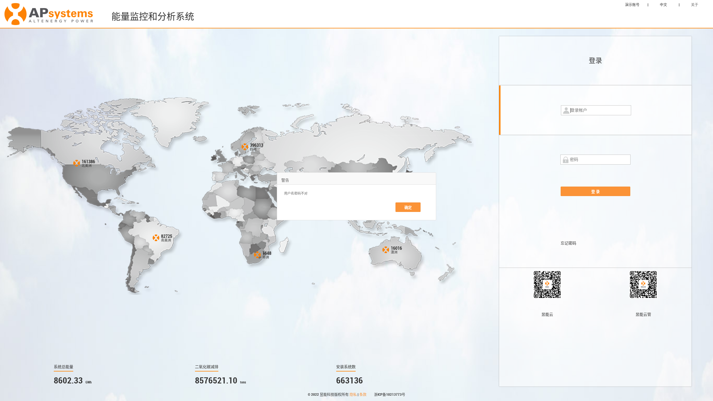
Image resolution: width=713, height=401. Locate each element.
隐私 (354, 394)
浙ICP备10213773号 (389, 394)
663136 (349, 380)
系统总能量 (63, 367)
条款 (363, 394)
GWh (89, 382)
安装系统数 (346, 367)
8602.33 (68, 380)
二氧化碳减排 (206, 367)
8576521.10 (216, 380)
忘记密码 (568, 243)
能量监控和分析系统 (152, 16)
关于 (694, 5)
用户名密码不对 (295, 193)
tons (243, 382)
